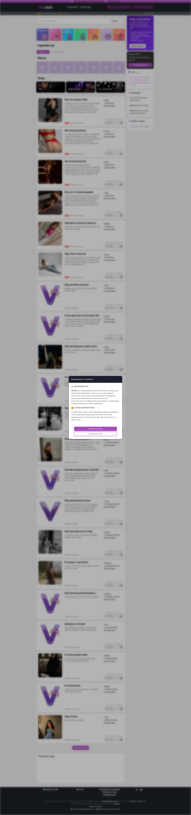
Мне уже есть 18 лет (96, 429)
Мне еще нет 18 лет (96, 434)
